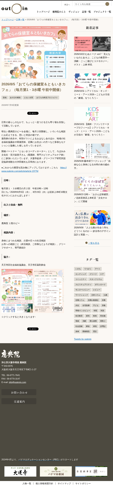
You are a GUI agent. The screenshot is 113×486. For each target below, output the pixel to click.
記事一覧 (86, 11)
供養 (103, 300)
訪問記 (102, 326)
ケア (102, 274)
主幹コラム (95, 295)
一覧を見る (93, 243)
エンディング (80, 274)
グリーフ (93, 274)
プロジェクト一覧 (102, 11)
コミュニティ (80, 279)
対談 (102, 311)
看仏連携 (93, 321)
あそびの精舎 (15, 98)
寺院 (95, 311)
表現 (95, 326)
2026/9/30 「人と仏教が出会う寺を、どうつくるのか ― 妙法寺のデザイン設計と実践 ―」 (92, 231)
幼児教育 (79, 316)
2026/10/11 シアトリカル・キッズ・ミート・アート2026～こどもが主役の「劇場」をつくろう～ (92, 94)
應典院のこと (59, 11)
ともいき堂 (28, 98)
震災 (95, 331)
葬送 (88, 326)
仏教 (105, 295)
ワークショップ (81, 295)
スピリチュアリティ (83, 285)
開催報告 (86, 331)
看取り (102, 321)
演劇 (84, 321)
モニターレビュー (82, 290)
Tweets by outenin (82, 339)
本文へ (67, 5)
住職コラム (79, 300)
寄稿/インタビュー (82, 311)
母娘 (77, 321)
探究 (88, 316)
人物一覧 (26, 483)
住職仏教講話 (93, 300)
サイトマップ (64, 483)
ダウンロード (100, 285)
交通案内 (19, 401)
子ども (95, 305)
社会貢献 (79, 326)
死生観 (102, 316)
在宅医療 (86, 305)
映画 (95, 316)
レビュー (96, 290)
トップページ (43, 11)
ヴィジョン (73, 11)
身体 (77, 331)
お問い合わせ (19, 392)
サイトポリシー (83, 483)
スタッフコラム (96, 279)
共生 (77, 305)
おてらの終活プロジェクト (47, 98)
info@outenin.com (17, 382)
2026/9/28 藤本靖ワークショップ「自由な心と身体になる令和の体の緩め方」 (92, 164)
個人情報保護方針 (44, 483)
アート (97, 269)
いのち (78, 269)
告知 (4, 98)
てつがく (87, 269)
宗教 (103, 305)
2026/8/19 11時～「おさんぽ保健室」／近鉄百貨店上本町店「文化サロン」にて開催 (92, 198)
